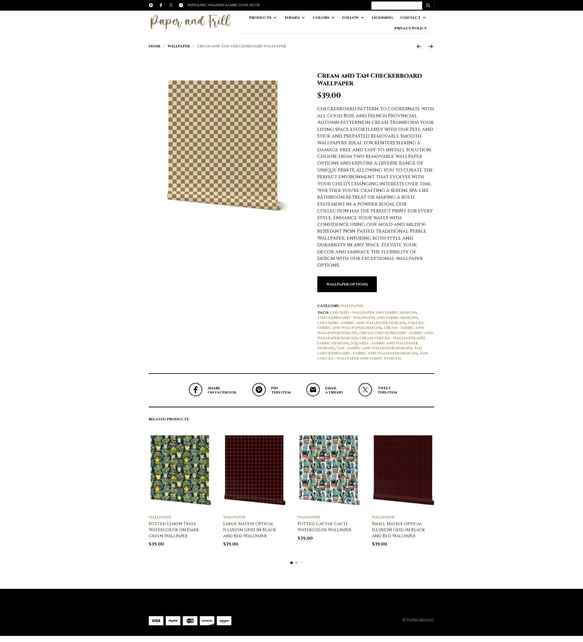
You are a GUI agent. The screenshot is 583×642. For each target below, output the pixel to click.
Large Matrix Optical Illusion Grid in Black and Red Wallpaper (249, 529)
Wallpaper (179, 46)
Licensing (382, 17)
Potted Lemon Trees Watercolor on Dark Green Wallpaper (174, 529)
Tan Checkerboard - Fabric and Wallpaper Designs (369, 351)
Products (260, 17)
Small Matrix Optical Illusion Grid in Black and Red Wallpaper (398, 529)
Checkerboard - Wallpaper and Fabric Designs (367, 317)
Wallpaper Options (347, 284)
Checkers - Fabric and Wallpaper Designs (361, 322)
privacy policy (410, 28)
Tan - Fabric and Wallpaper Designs (374, 348)
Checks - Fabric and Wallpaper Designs (371, 325)
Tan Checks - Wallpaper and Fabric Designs (372, 356)
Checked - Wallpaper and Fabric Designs (373, 312)
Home (155, 46)
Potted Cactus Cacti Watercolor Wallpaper (324, 527)
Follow (350, 17)
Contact (410, 17)
